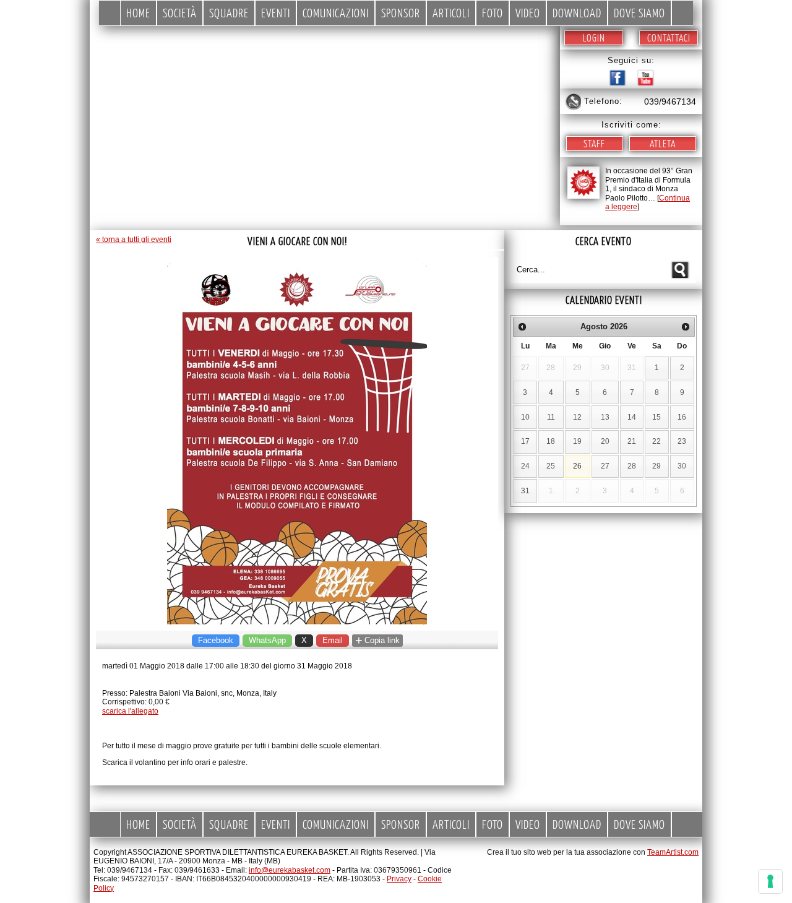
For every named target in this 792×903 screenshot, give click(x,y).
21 (631, 441)
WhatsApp (267, 640)
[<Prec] (522, 326)
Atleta (663, 143)
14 (631, 417)
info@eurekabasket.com (289, 870)
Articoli (451, 13)
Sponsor (400, 13)
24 (525, 466)
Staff (594, 143)
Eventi (275, 13)
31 (525, 490)
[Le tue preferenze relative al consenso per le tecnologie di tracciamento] (770, 881)
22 (656, 441)
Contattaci (669, 37)
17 (525, 441)
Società (180, 13)
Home (138, 13)
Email (332, 640)
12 (577, 417)
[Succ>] (685, 326)
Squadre (229, 13)
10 (525, 417)
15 (656, 417)
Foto (492, 13)
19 (577, 441)
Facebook (215, 640)
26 (577, 466)
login (594, 37)
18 (550, 441)
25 (550, 466)
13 (605, 417)
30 (682, 466)
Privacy (399, 879)
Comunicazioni (336, 13)
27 (605, 466)
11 (551, 417)
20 (605, 441)
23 (682, 441)
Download (577, 13)
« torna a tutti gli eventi (133, 239)
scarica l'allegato (130, 711)
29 (656, 466)
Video (527, 13)
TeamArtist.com (673, 852)
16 (682, 417)
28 (631, 466)
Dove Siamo (639, 13)
